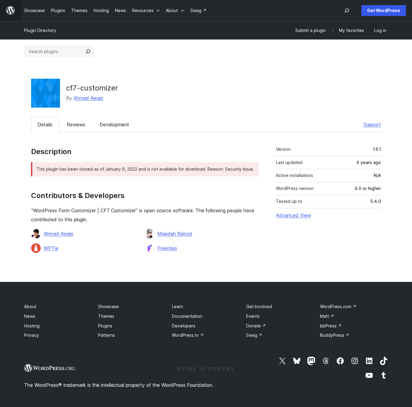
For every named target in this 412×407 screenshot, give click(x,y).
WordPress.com (338, 306)
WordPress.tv (188, 335)
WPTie (51, 248)
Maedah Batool (174, 234)
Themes (106, 316)
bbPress (331, 325)
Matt (327, 316)
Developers (183, 325)
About (30, 306)
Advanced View (293, 215)
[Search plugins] (88, 52)
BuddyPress (334, 335)
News (29, 316)
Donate (256, 325)
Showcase (108, 306)
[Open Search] (346, 10)
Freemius (167, 248)
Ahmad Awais (88, 98)
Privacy (31, 335)
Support (372, 124)
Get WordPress (383, 10)
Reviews (76, 124)
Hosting (32, 325)
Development (114, 124)
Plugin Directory (40, 30)
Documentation (187, 316)
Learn (177, 306)
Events (253, 316)
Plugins (105, 325)
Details (44, 124)
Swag (254, 335)
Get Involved (259, 306)
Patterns (106, 335)
